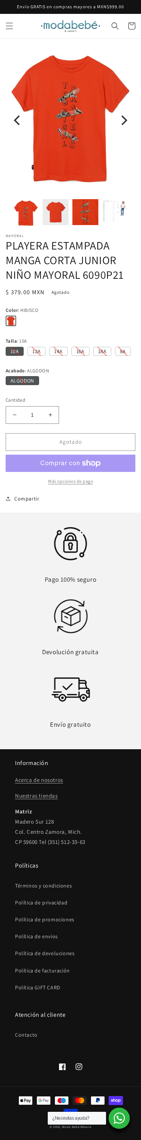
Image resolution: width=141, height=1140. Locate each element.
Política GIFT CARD (38, 987)
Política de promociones (44, 919)
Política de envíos (36, 936)
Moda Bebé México (76, 1127)
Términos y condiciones (43, 885)
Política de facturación (42, 970)
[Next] (123, 120)
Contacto (26, 1034)
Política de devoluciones (44, 953)
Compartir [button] (26, 498)
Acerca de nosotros (39, 779)
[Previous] (17, 120)
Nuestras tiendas (36, 795)
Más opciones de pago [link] (70, 481)
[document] (70, 120)
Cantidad (15, 400)
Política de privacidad (41, 902)
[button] (9, 26)
